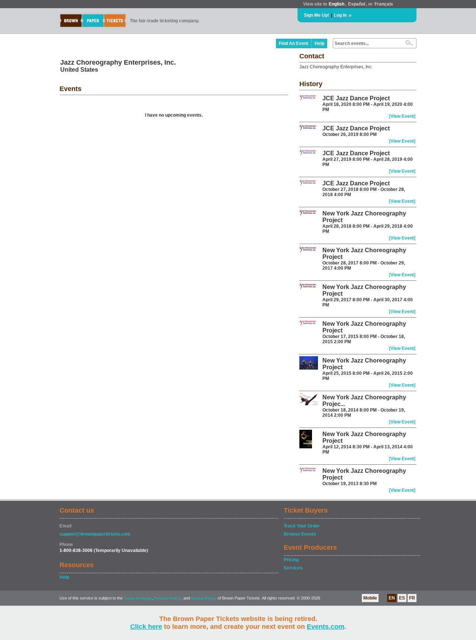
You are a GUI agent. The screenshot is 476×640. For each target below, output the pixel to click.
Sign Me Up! (316, 15)
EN (392, 598)
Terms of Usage (138, 598)
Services (293, 568)
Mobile (370, 598)
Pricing (291, 559)
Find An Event (293, 43)
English (336, 4)
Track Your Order (302, 526)
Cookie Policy (203, 598)
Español (356, 4)
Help (319, 43)
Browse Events (300, 534)
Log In (340, 15)
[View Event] (402, 116)
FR (412, 598)
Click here (146, 626)
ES (402, 598)
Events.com (325, 626)
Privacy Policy (167, 598)
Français (383, 4)
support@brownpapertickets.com (95, 534)
